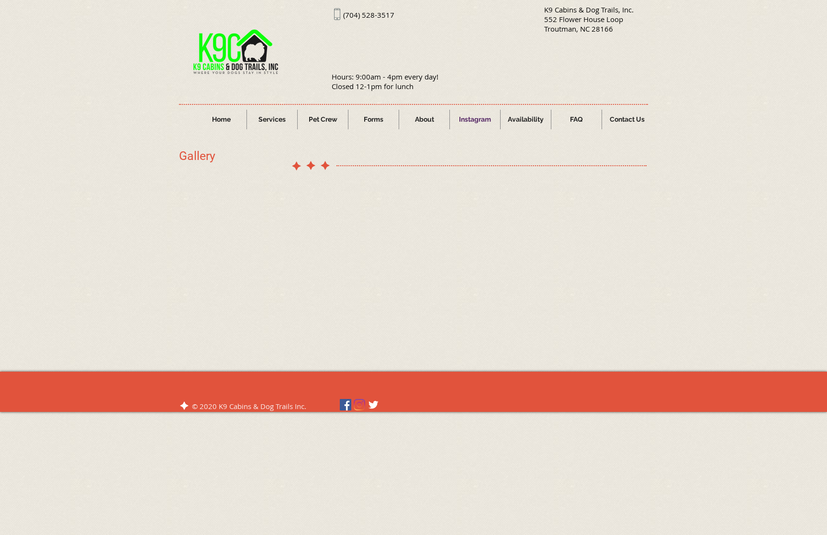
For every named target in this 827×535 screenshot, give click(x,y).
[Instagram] (359, 404)
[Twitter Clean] (373, 404)
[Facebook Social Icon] (345, 404)
